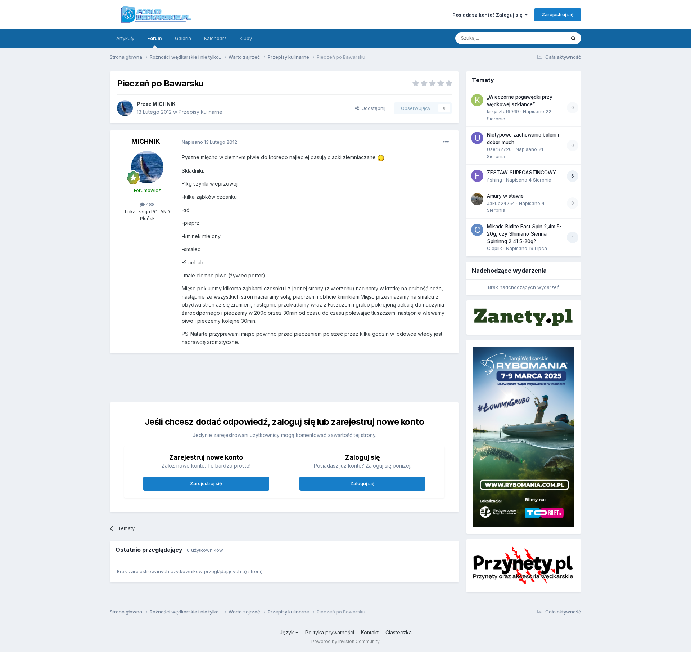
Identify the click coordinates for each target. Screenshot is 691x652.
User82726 (499, 149)
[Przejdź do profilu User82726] (477, 138)
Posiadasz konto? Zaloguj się (488, 15)
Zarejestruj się (558, 14)
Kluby (246, 38)
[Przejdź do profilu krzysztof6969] (477, 100)
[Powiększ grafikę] (380, 157)
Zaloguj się (362, 483)
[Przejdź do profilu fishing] (477, 176)
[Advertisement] (284, 377)
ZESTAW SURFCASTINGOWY (521, 172)
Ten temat (545, 38)
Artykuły (125, 38)
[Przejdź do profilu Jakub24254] (477, 199)
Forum (154, 38)
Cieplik (494, 248)
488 (150, 204)
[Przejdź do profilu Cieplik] (477, 230)
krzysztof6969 (503, 111)
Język (287, 632)
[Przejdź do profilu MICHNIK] (125, 108)
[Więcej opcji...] (446, 142)
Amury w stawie (505, 196)
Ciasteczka (398, 632)
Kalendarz (215, 38)
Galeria (183, 38)
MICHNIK (164, 104)
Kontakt (370, 632)
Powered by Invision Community (345, 641)
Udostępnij (372, 108)
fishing (494, 180)
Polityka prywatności (329, 632)
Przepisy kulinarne (200, 112)
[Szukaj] (573, 38)
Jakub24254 (501, 203)
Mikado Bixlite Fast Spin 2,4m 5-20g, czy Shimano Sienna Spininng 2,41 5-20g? (524, 234)
